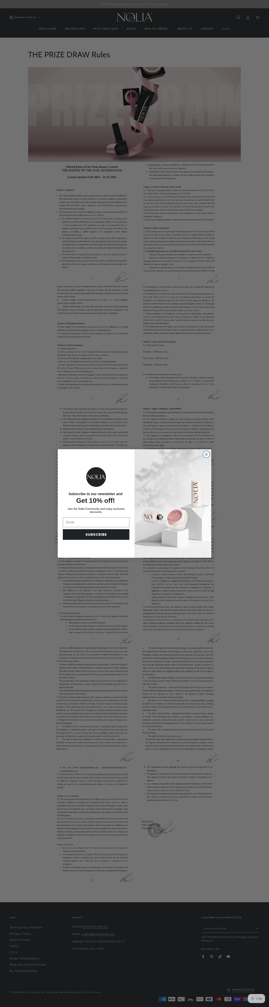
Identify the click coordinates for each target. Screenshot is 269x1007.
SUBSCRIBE (96, 534)
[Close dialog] (206, 454)
